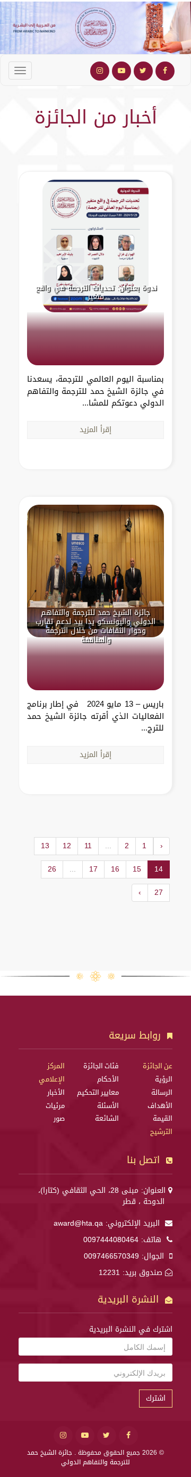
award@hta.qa (78, 1223)
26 (52, 869)
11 (88, 846)
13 (45, 846)
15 (137, 869)
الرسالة (161, 1092)
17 (93, 869)
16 (115, 869)
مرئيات (55, 1106)
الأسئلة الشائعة (107, 1113)
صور (59, 1118)
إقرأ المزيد (95, 430)
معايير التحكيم (98, 1092)
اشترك (156, 1398)
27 (158, 892)
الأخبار (56, 1092)
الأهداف (159, 1106)
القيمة (162, 1118)
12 (67, 846)
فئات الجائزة (101, 1066)
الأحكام (108, 1079)
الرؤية (163, 1079)
